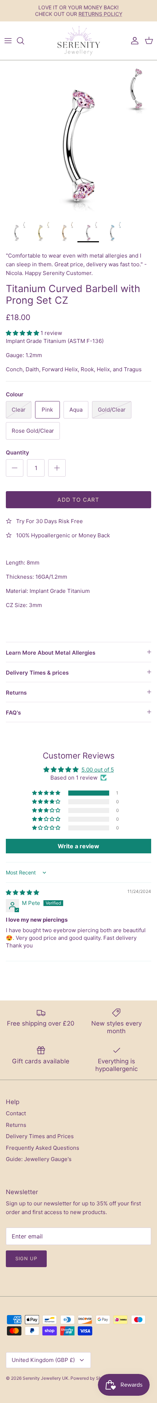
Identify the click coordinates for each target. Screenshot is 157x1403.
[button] (23, 332)
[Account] (133, 41)
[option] (78, 138)
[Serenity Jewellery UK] (78, 41)
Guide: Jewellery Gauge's (39, 1159)
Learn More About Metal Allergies (50, 652)
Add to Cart (78, 499)
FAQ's (13, 712)
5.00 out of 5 (97, 769)
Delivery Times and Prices (40, 1136)
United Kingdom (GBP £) (43, 1359)
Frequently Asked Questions (42, 1147)
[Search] (24, 41)
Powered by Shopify (91, 1378)
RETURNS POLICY (100, 14)
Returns (16, 692)
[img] (22, 892)
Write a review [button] (78, 846)
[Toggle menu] (8, 41)
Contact (16, 1113)
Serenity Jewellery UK (45, 1378)
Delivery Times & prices (37, 672)
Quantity (17, 452)
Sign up (26, 1258)
